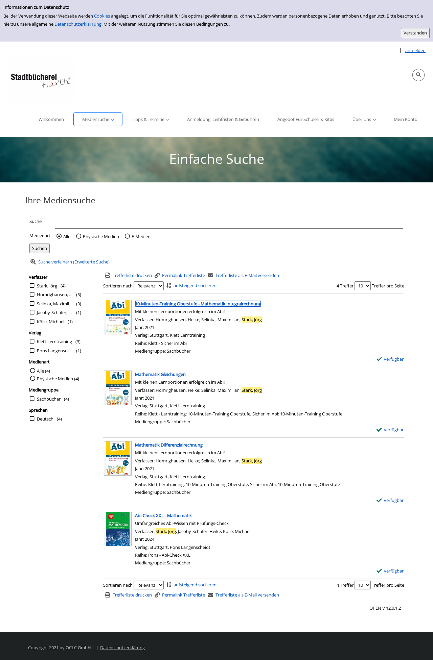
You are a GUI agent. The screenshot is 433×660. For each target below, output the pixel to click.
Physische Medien (101, 236)
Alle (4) (43, 371)
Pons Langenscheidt (55, 351)
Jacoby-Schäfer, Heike (55, 312)
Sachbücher (49, 399)
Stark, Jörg (47, 286)
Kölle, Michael (50, 322)
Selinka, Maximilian (55, 304)
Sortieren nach (118, 286)
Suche (35, 221)
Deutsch (45, 419)
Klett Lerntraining (54, 341)
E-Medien (141, 236)
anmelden (415, 50)
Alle (66, 236)
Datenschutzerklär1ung (77, 24)
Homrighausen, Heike (55, 294)
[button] (418, 75)
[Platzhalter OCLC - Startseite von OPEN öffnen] (40, 79)
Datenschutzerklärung (122, 647)
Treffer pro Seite (388, 286)
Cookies (102, 16)
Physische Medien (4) (58, 379)
